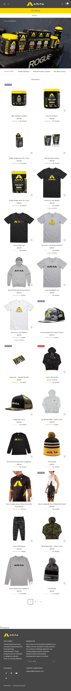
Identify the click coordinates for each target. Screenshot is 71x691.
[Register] (53, 661)
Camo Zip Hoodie (52, 377)
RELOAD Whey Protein (52, 158)
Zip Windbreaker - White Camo (52, 419)
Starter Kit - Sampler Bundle (19, 377)
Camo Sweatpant (19, 546)
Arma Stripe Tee (19, 245)
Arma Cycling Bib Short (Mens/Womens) (52, 504)
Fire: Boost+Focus (60, 71)
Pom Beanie (52, 462)
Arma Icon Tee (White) (19, 332)
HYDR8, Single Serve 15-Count (19, 200)
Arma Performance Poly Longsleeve (19, 462)
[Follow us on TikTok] (6, 678)
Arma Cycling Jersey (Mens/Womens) (19, 504)
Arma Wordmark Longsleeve (19, 589)
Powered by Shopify (19, 685)
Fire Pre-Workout (52, 116)
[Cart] (66, 4)
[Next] (40, 601)
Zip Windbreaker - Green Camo (52, 546)
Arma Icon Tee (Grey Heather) (52, 245)
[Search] (8, 4)
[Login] (62, 4)
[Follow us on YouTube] (16, 673)
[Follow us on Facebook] (6, 673)
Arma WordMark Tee (52, 290)
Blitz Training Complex (19, 116)
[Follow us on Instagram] (11, 673)
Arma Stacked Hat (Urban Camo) (52, 332)
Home (5, 21)
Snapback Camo (19, 419)
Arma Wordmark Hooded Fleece (19, 290)
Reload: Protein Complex (41, 71)
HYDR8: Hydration (24, 71)
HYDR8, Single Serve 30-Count (19, 158)
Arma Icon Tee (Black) (52, 200)
